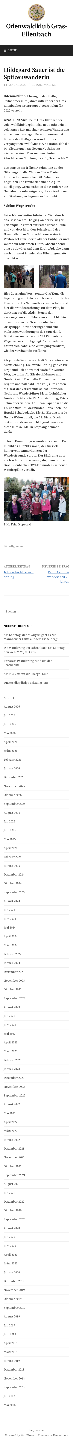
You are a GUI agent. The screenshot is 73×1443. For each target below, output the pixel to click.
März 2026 (10, 751)
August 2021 (12, 1184)
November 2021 (14, 1157)
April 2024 (10, 936)
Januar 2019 (12, 1361)
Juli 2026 (9, 715)
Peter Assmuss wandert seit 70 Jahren (58, 577)
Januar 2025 (12, 866)
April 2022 (10, 1122)
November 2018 (14, 1378)
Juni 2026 (10, 724)
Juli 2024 (9, 910)
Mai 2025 (10, 839)
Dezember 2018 (14, 1369)
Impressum (36, 1430)
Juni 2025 (10, 830)
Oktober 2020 (13, 1210)
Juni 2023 (10, 1025)
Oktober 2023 (13, 989)
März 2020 (10, 1263)
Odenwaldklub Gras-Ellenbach (36, 30)
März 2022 (10, 1131)
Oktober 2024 (13, 883)
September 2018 (14, 1387)
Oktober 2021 (13, 1166)
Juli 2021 (9, 1193)
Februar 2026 (12, 760)
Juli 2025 (9, 821)
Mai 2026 (10, 733)
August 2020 (12, 1228)
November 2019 (14, 1290)
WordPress (27, 1435)
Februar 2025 (12, 857)
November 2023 (14, 981)
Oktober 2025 (13, 795)
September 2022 (14, 1095)
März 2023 (10, 1051)
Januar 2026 (12, 768)
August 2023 (12, 1007)
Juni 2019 (10, 1334)
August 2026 (12, 707)
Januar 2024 (12, 963)
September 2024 (14, 892)
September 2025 (14, 804)
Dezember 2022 (14, 1078)
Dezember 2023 (14, 972)
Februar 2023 (12, 1060)
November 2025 (14, 786)
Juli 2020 (9, 1237)
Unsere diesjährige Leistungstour (26, 683)
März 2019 (10, 1352)
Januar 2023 (12, 1069)
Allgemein (16, 546)
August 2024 (12, 901)
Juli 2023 (9, 1016)
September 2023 (14, 998)
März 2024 (10, 945)
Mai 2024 (10, 927)
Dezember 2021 (14, 1148)
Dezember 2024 (14, 874)
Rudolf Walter (44, 85)
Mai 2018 (10, 1405)
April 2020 (10, 1255)
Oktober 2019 (13, 1299)
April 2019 (10, 1343)
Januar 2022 (12, 1140)
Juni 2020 (10, 1246)
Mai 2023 (10, 1034)
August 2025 (12, 813)
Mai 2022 (10, 1113)
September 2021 (14, 1175)
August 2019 (12, 1316)
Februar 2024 (12, 954)
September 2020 (14, 1219)
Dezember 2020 (14, 1202)
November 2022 (14, 1087)
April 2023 (10, 1042)
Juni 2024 (10, 919)
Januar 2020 (12, 1272)
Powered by (13, 1435)
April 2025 (10, 848)
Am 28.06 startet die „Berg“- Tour (26, 674)
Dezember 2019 (14, 1281)
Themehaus (60, 1435)
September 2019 (14, 1308)
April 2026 (10, 742)
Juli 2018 (9, 1396)
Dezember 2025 (14, 777)
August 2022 (12, 1104)
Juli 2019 (9, 1325)
